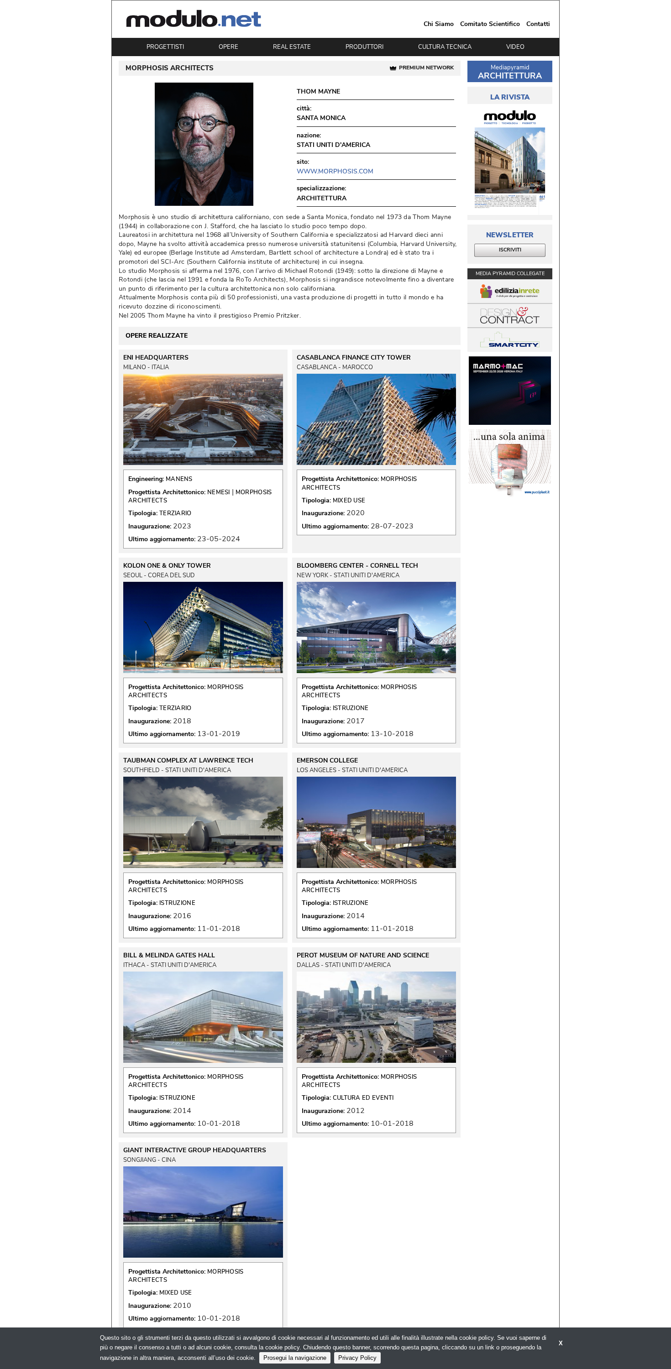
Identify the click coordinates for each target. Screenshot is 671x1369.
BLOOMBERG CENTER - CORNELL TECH (357, 566)
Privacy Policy (357, 1357)
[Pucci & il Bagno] (509, 463)
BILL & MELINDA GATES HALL (169, 955)
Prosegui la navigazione (294, 1357)
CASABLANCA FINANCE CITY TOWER (354, 357)
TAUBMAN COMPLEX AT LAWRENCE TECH (188, 760)
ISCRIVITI (510, 249)
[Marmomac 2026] (509, 390)
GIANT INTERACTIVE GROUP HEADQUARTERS (194, 1150)
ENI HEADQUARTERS (156, 357)
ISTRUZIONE (351, 708)
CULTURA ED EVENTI (363, 1098)
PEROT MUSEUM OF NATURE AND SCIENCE (363, 955)
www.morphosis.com (335, 171)
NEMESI (218, 492)
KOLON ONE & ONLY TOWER (167, 566)
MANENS (179, 479)
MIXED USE (349, 500)
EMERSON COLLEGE (327, 760)
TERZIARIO (175, 513)
